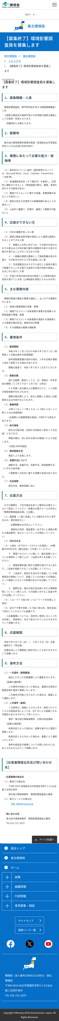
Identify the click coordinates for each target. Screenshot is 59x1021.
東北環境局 (29, 56)
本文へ (28, 14)
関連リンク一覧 (27, 930)
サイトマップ (25, 920)
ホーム (15, 867)
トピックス (14, 61)
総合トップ (18, 848)
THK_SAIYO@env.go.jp (22, 803)
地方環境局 (10, 56)
